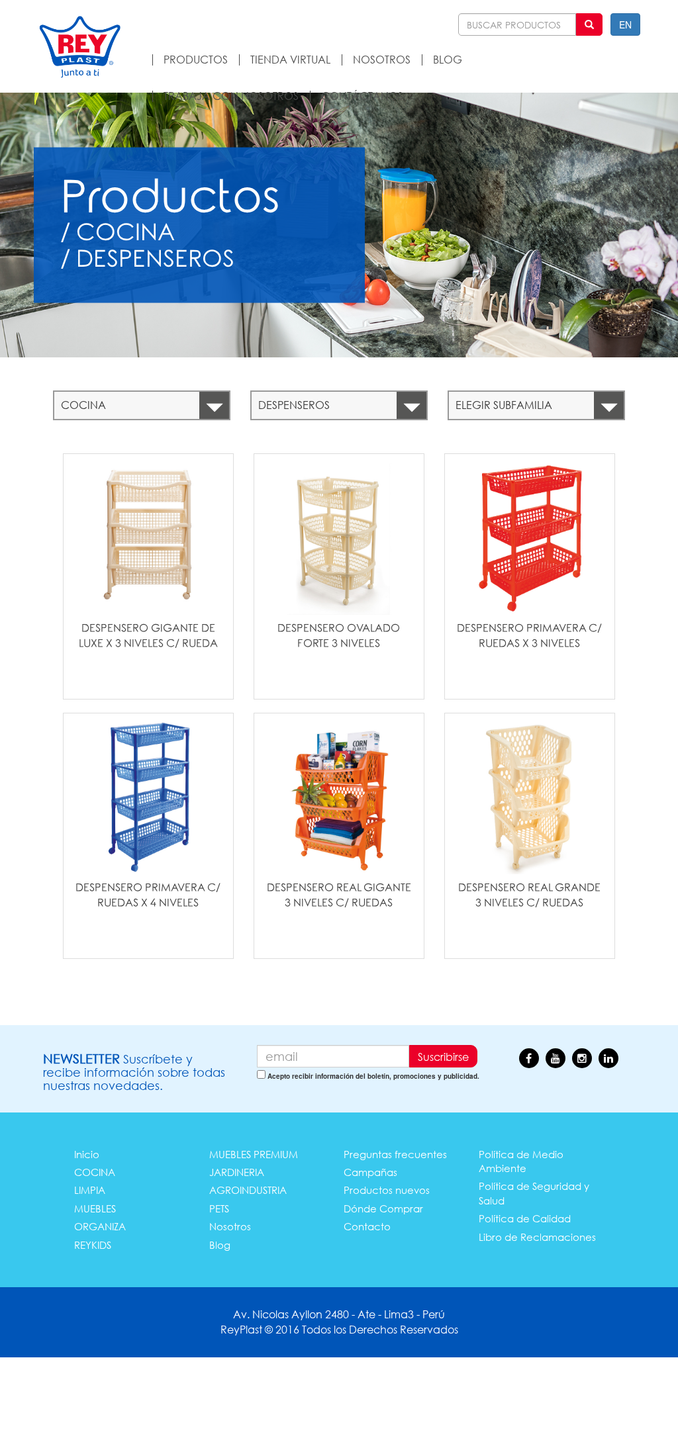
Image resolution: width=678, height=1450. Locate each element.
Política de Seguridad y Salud (534, 1192)
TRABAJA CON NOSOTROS (231, 96)
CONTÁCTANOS (362, 96)
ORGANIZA (100, 1226)
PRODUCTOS (196, 59)
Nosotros (230, 1226)
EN (625, 24)
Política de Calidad (525, 1218)
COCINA (94, 1172)
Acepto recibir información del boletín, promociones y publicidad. (373, 1076)
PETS (219, 1208)
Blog (219, 1244)
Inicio (86, 1154)
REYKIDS (92, 1244)
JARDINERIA (236, 1172)
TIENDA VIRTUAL (290, 59)
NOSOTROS (382, 59)
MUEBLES (95, 1208)
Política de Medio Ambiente (521, 1161)
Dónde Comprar (383, 1208)
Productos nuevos (387, 1190)
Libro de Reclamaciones (537, 1237)
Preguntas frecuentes (395, 1154)
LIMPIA (89, 1190)
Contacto (367, 1226)
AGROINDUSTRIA (248, 1190)
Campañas (370, 1172)
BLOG (447, 59)
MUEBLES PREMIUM (253, 1154)
